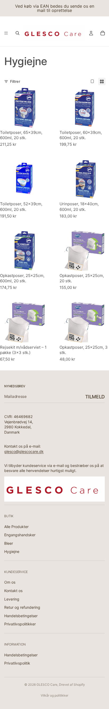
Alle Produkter (16, 526)
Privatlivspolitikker (20, 624)
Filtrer (15, 81)
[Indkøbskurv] (102, 33)
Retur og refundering (22, 607)
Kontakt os (13, 590)
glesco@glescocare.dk (24, 451)
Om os (9, 582)
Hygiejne (11, 551)
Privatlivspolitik (17, 663)
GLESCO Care (47, 685)
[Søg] (17, 33)
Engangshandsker (19, 535)
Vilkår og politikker (54, 695)
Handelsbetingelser (21, 615)
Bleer (8, 543)
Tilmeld (95, 396)
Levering (11, 599)
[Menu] (6, 33)
